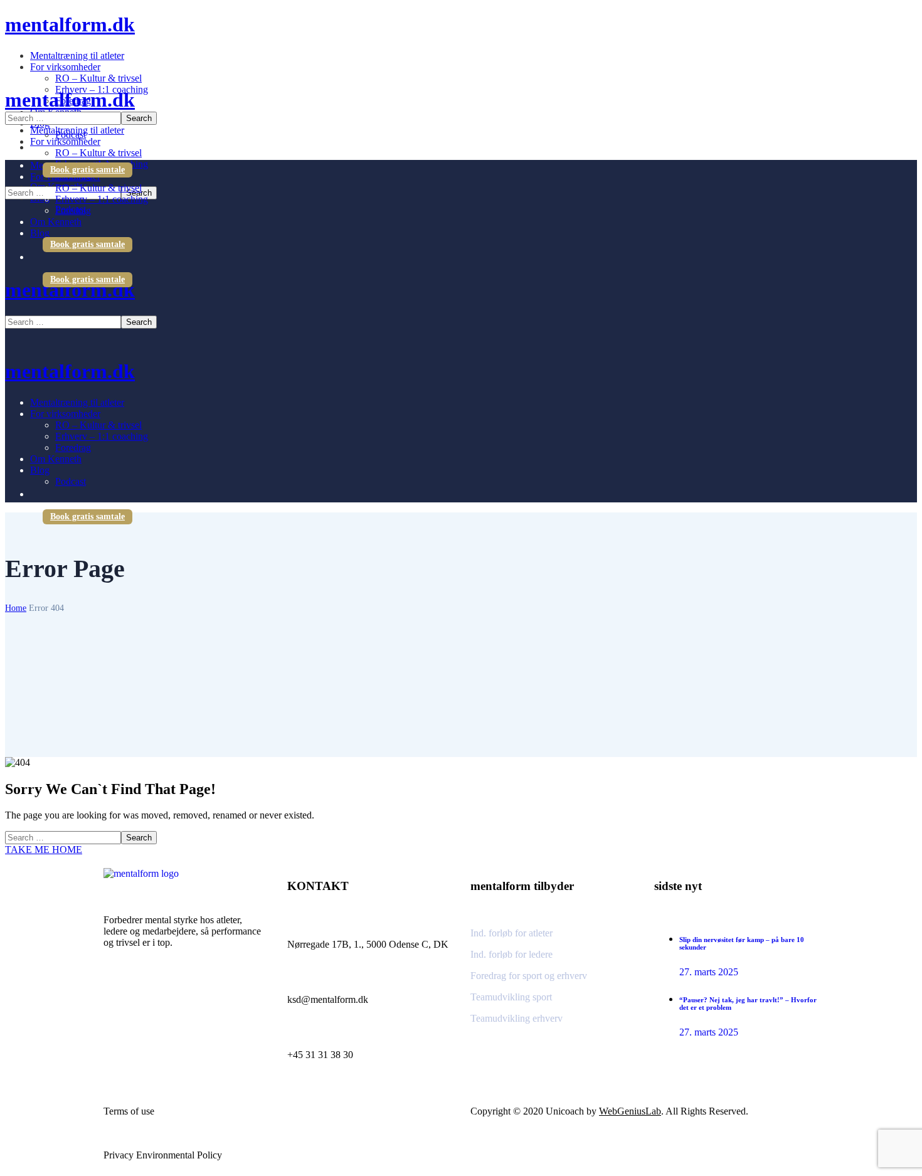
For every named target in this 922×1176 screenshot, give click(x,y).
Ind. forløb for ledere (511, 954)
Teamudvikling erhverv (516, 1018)
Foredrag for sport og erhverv (528, 975)
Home (15, 608)
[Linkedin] (150, 999)
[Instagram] (119, 999)
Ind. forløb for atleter (511, 933)
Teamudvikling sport (511, 997)
